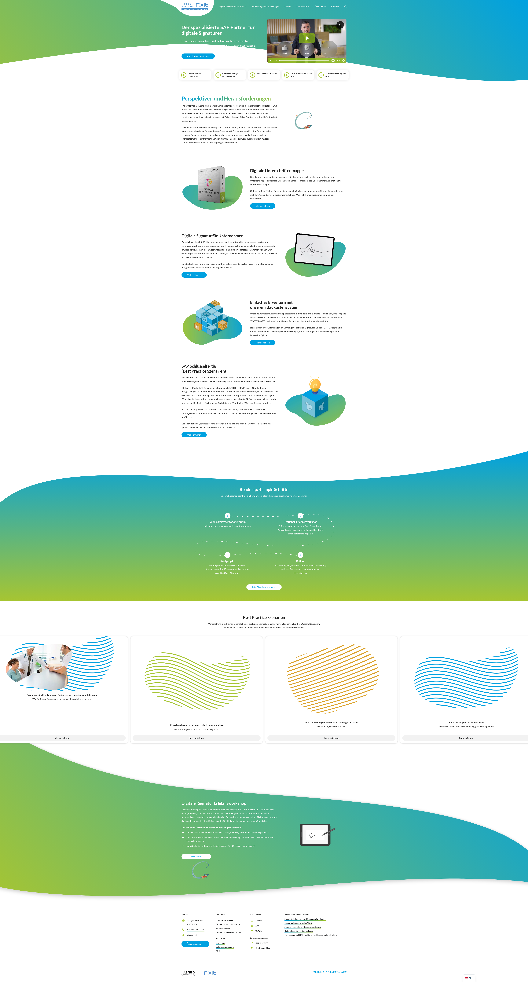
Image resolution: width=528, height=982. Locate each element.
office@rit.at (192, 935)
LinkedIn (258, 920)
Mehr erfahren (196, 738)
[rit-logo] (195, 3)
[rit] (210, 971)
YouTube (258, 931)
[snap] (189, 971)
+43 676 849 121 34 (195, 929)
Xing (257, 926)
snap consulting (261, 943)
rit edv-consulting (262, 948)
